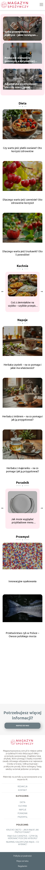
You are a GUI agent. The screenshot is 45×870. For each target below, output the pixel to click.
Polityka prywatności (22, 856)
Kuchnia (22, 266)
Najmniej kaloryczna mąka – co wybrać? (22, 843)
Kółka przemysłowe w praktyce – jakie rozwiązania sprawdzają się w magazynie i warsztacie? (21, 33)
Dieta (22, 103)
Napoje (22, 320)
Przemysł (22, 536)
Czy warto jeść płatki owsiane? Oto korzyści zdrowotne (22, 149)
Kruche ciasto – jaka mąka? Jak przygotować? (22, 831)
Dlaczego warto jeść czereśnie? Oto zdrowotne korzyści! (22, 201)
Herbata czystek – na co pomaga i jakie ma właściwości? (22, 366)
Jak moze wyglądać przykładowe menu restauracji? (22, 521)
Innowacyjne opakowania (22, 581)
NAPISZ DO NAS (22, 726)
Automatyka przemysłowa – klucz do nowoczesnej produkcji (20, 86)
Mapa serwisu (22, 861)
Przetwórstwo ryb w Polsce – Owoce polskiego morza (22, 635)
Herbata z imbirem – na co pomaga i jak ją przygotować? (22, 418)
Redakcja (22, 786)
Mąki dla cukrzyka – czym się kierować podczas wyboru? (22, 837)
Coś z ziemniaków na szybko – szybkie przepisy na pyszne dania (22, 304)
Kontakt (22, 790)
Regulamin (22, 866)
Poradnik (22, 482)
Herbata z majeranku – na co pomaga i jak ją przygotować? (22, 470)
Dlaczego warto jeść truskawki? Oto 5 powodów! (22, 253)
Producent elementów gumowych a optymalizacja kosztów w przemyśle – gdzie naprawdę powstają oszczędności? (20, 59)
